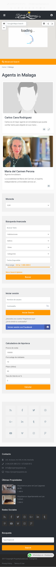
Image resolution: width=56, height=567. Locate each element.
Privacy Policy (7, 563)
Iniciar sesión (28, 313)
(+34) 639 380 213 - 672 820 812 (18, 464)
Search (28, 548)
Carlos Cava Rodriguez (18, 117)
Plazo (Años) (11, 367)
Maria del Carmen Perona (19, 171)
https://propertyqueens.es (16, 472)
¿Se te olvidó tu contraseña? (16, 322)
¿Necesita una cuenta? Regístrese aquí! (20, 319)
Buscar (28, 277)
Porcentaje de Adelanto (15, 357)
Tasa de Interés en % (14, 376)
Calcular (28, 387)
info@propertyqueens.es (39, 4)
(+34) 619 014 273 (17, 4)
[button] (34, 48)
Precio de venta (12, 348)
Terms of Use (19, 563)
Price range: (10, 265)
